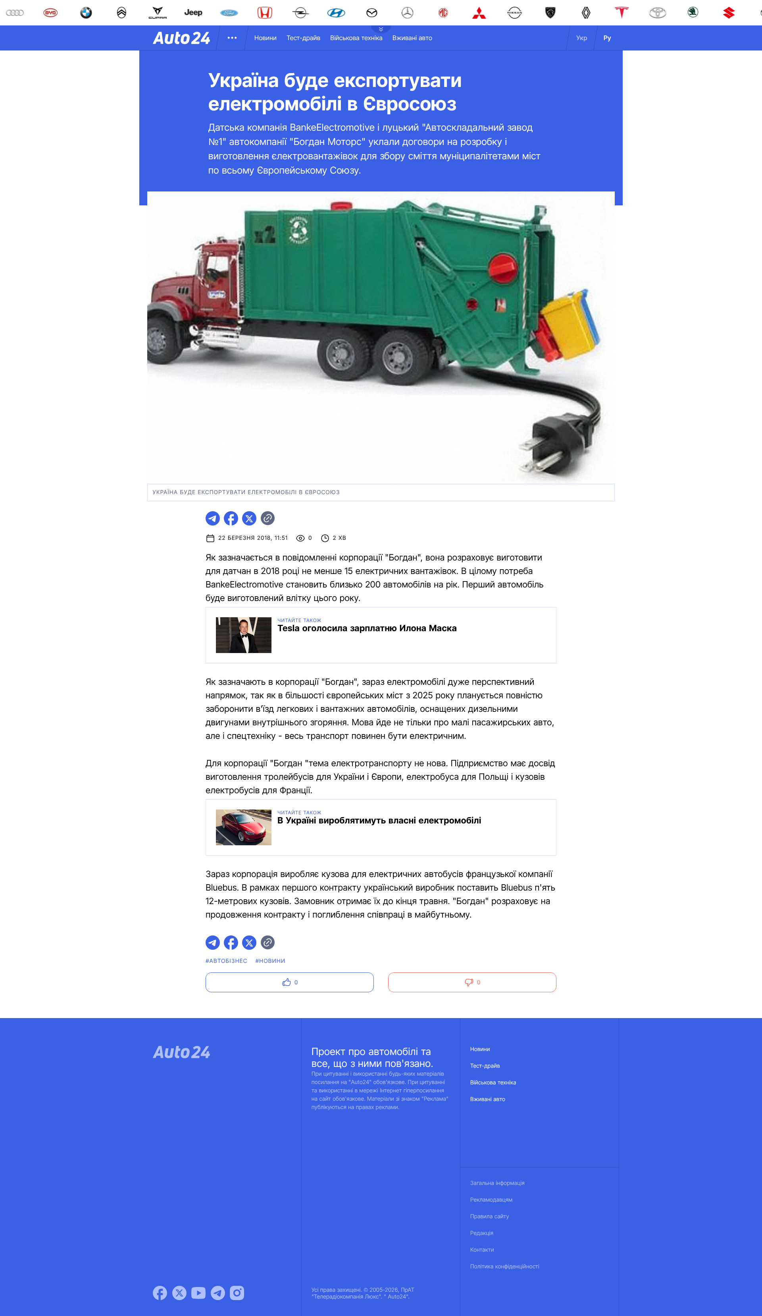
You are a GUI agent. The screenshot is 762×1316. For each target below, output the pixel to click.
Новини (265, 38)
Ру (607, 38)
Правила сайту (489, 1216)
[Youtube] (198, 1293)
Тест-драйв (303, 38)
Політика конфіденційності (504, 1266)
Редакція (481, 1233)
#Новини (271, 961)
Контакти (482, 1249)
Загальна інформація (497, 1183)
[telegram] (213, 518)
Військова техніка (356, 38)
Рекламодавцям (491, 1199)
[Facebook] (160, 1293)
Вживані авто (412, 38)
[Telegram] (218, 1293)
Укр (581, 38)
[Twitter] (179, 1293)
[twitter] (249, 518)
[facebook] (231, 518)
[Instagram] (237, 1293)
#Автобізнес (227, 961)
